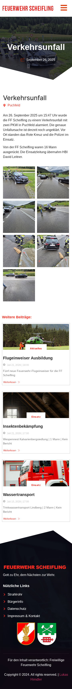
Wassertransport (19, 494)
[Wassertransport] (36, 473)
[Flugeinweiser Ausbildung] (36, 337)
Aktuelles (36, 348)
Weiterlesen (9, 382)
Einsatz (36, 416)
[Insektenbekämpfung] (36, 405)
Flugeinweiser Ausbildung (28, 358)
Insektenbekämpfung (23, 426)
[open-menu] (64, 8)
